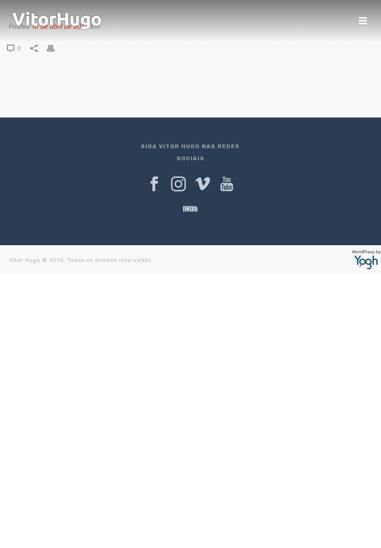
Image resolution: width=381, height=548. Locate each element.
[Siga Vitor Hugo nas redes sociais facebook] (154, 184)
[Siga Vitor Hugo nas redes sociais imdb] (190, 209)
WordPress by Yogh (366, 259)
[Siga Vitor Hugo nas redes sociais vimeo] (202, 184)
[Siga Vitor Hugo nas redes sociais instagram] (178, 184)
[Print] (55, 48)
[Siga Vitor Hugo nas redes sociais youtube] (226, 184)
